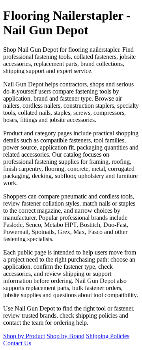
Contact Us (17, 343)
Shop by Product (24, 336)
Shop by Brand (65, 336)
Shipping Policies (107, 336)
